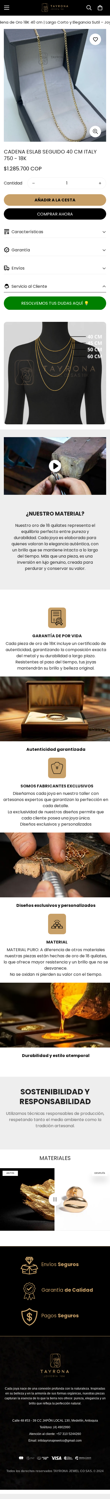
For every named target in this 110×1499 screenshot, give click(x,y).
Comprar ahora (55, 214)
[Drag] (55, 1199)
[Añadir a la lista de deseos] (95, 39)
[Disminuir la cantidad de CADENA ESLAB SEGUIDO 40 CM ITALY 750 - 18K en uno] (33, 183)
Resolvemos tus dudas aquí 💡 (55, 303)
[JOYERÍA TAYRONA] (55, 7)
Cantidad (13, 183)
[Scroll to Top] (101, 1472)
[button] (100, 8)
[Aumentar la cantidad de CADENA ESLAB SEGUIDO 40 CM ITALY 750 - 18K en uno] (100, 183)
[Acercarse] (95, 131)
